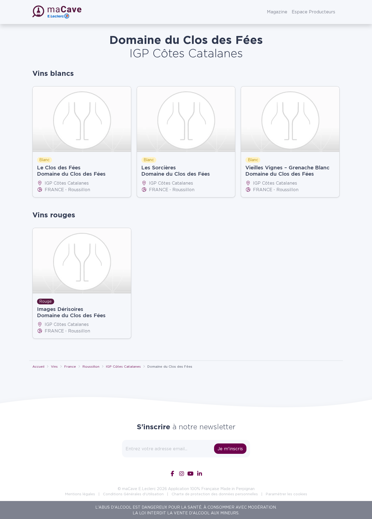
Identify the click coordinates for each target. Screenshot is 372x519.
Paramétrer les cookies (286, 494)
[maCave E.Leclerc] (57, 12)
